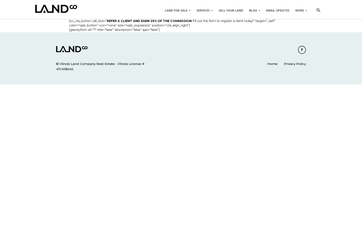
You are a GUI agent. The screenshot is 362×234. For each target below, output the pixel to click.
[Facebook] (302, 50)
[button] (318, 10)
